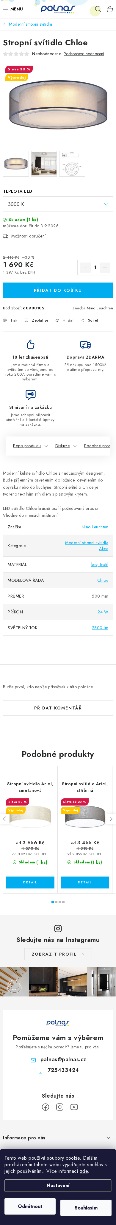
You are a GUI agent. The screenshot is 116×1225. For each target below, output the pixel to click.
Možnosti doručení (28, 236)
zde (84, 1171)
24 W (103, 612)
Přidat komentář (58, 708)
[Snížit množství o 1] (85, 268)
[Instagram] (59, 1107)
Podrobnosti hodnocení (84, 53)
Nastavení (58, 1185)
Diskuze (62, 446)
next (111, 819)
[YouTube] (74, 1107)
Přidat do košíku (58, 290)
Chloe (103, 580)
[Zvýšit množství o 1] (105, 268)
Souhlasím (86, 1207)
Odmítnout (30, 1206)
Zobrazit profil (54, 954)
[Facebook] (45, 1107)
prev (5, 819)
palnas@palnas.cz (63, 1059)
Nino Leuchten (100, 308)
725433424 (63, 1070)
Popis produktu (27, 446)
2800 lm (100, 628)
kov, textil (100, 564)
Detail (30, 882)
